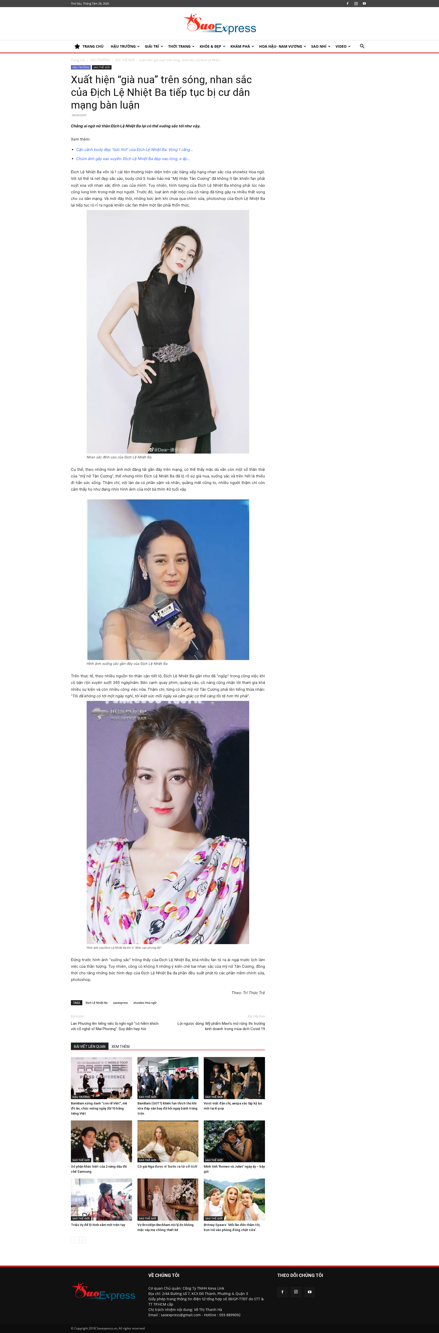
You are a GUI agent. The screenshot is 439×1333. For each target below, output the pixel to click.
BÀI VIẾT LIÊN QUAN (89, 1047)
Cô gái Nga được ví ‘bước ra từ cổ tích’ (167, 1166)
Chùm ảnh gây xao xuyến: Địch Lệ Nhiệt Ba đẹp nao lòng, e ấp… (133, 158)
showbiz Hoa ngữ (144, 1003)
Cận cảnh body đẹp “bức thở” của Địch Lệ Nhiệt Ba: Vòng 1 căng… (134, 149)
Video (341, 46)
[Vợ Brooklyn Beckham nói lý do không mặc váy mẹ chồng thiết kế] (168, 1200)
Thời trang (179, 46)
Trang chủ (78, 60)
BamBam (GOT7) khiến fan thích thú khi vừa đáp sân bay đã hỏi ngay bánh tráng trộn (167, 1108)
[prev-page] (74, 1240)
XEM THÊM (121, 1047)
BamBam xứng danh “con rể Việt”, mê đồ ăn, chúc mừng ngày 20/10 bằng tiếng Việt (99, 1108)
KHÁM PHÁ (240, 46)
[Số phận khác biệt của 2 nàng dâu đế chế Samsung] (101, 1141)
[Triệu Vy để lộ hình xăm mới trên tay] (101, 1200)
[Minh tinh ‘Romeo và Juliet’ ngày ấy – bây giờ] (234, 1141)
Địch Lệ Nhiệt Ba (96, 1003)
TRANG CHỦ (93, 46)
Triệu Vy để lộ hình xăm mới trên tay (98, 1225)
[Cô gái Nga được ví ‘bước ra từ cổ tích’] (168, 1141)
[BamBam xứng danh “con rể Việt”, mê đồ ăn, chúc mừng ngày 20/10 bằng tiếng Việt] (101, 1078)
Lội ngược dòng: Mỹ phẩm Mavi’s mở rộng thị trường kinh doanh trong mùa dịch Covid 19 (221, 1026)
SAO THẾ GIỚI (124, 60)
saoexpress (120, 1003)
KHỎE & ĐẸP (210, 46)
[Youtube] (364, 3)
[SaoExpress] (219, 24)
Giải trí (152, 46)
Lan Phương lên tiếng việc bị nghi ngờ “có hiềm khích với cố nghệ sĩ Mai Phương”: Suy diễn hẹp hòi (115, 1026)
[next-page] (82, 1240)
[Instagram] (356, 3)
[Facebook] (347, 3)
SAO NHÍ (318, 46)
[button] (362, 46)
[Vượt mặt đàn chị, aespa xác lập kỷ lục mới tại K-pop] (234, 1078)
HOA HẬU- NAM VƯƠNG (280, 46)
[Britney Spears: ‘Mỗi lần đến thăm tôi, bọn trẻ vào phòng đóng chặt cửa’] (234, 1200)
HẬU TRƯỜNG (123, 46)
